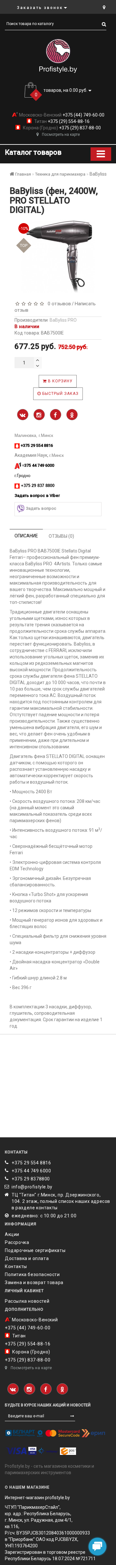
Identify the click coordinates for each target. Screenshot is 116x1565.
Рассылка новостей (27, 1301)
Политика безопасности (32, 1274)
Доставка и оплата (27, 1258)
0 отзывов (58, 304)
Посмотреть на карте (61, 134)
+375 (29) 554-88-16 (68, 121)
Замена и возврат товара (34, 1282)
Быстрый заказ (60, 393)
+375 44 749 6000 (31, 1170)
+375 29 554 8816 (31, 1162)
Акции (12, 1234)
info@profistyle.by (32, 1186)
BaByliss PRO (63, 320)
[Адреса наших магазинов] (104, 7)
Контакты (16, 1266)
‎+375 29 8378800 (31, 1178)
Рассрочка (17, 1242)
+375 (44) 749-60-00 (83, 114)
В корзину (59, 381)
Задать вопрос (41, 508)
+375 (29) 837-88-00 (79, 127)
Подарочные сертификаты (35, 1250)
